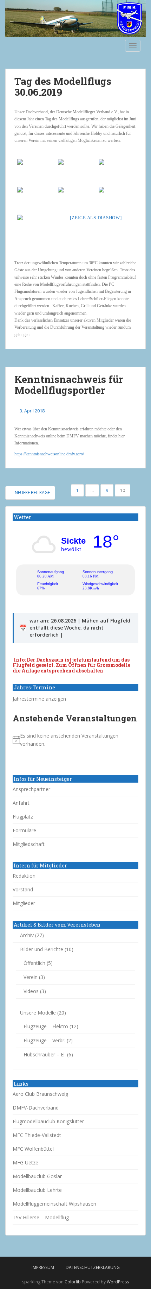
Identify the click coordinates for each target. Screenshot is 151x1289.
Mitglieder (24, 903)
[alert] (75, 740)
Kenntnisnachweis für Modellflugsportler (68, 385)
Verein (31, 977)
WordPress (118, 1282)
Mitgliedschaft (29, 844)
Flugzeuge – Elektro (46, 1026)
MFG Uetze (25, 1162)
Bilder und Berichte (41, 949)
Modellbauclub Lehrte (37, 1190)
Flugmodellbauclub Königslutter (48, 1121)
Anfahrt (21, 803)
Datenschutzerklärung (93, 1267)
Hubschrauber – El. (45, 1054)
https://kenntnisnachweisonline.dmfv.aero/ (49, 453)
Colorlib (73, 1282)
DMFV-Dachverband (36, 1107)
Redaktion (24, 875)
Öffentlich (34, 963)
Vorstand (23, 889)
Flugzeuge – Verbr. (44, 1040)
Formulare (24, 830)
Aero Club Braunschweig (40, 1094)
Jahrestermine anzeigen (39, 698)
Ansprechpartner (31, 789)
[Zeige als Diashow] (96, 217)
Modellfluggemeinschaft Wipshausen (54, 1203)
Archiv (27, 935)
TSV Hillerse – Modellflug (41, 1217)
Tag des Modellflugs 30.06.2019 (62, 87)
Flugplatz (23, 816)
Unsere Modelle (38, 1012)
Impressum (43, 1267)
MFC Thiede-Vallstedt (37, 1135)
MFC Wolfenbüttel (33, 1148)
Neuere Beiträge (32, 492)
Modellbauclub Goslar (37, 1176)
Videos (31, 991)
